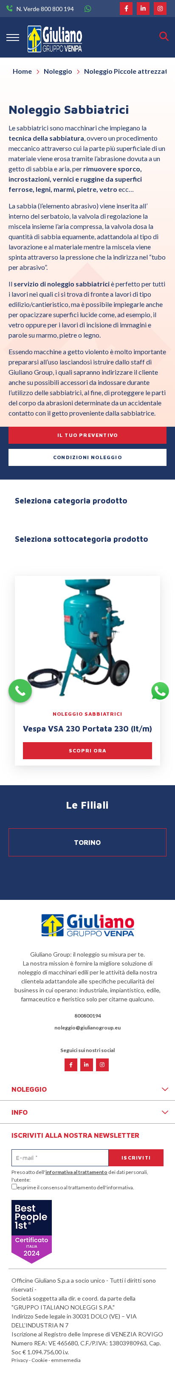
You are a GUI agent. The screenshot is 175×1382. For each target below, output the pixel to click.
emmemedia (66, 1360)
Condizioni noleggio (87, 457)
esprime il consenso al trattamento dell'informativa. (75, 1187)
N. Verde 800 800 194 (45, 8)
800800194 (87, 1015)
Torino (87, 842)
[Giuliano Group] (55, 37)
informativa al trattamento (76, 1172)
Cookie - (41, 1360)
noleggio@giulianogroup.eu (87, 1027)
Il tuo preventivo (87, 435)
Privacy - (21, 1360)
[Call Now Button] (20, 691)
